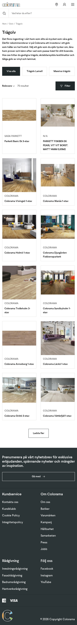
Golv (11, 23)
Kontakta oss (10, 502)
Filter (67, 86)
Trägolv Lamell (34, 71)
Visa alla (11, 71)
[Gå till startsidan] (14, 4)
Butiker (45, 509)
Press (44, 542)
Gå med (36, 476)
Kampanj (46, 522)
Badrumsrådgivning (14, 582)
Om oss (45, 502)
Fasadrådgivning (12, 575)
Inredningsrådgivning (15, 569)
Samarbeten (48, 535)
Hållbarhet (47, 529)
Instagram (47, 575)
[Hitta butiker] (57, 4)
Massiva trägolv (62, 71)
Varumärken (48, 515)
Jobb (44, 549)
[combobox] (43, 13)
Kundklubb (9, 509)
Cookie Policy (11, 515)
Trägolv (19, 23)
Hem (4, 23)
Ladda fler (38, 433)
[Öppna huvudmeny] (72, 4)
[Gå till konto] (64, 4)
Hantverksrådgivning (14, 589)
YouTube (46, 582)
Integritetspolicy (12, 522)
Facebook (47, 569)
